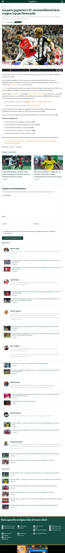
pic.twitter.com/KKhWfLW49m (40, 102)
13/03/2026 (14, 403)
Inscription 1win (56, 530)
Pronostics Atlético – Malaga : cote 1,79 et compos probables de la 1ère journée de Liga (34, 505)
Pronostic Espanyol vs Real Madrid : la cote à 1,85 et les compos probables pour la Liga (35, 430)
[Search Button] (62, 1)
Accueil (4, 6)
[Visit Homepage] (32, 1)
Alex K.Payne (15, 346)
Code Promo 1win (56, 528)
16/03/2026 (14, 302)
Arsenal (4, 88)
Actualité (9, 6)
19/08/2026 (12, 462)
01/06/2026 (14, 264)
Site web (36, 224)
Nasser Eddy (14, 249)
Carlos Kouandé (16, 442)
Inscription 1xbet (9, 528)
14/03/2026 (14, 397)
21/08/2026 (5, 179)
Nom (4, 216)
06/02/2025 (10, 22)
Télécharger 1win (56, 526)
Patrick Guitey (16, 94)
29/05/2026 (14, 271)
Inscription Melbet (41, 530)
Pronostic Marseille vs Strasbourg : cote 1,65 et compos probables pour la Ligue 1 (32, 460)
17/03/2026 (14, 365)
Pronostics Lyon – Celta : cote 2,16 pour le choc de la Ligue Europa (29, 363)
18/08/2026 (12, 500)
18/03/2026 (14, 295)
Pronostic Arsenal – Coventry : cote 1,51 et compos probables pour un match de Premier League (36, 499)
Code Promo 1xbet (9, 526)
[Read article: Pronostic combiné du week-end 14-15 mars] (7, 403)
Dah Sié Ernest (15, 413)
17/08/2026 (12, 507)
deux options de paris (36, 94)
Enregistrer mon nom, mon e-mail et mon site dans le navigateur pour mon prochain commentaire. (29, 232)
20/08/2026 (14, 432)
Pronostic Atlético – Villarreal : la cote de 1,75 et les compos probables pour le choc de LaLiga (47, 174)
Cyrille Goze (14, 280)
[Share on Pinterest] (58, 70)
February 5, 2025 (33, 105)
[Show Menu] (3, 1)
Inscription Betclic (40, 533)
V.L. (3, 22)
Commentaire (7, 195)
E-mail (4, 224)
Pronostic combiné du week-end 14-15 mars (23, 401)
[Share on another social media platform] (61, 70)
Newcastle (13, 85)
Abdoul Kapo (15, 382)
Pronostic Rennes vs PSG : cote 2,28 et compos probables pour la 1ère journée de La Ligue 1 (16, 174)
